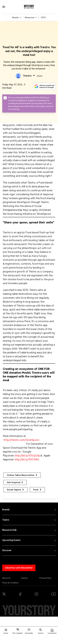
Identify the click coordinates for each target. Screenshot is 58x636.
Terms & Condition (10, 582)
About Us (6, 578)
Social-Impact (14, 489)
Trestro (27, 75)
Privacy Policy (45, 578)
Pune (36, 489)
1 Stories (39, 76)
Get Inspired (13, 482)
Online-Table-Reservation (20, 475)
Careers (24, 578)
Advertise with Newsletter (19, 567)
